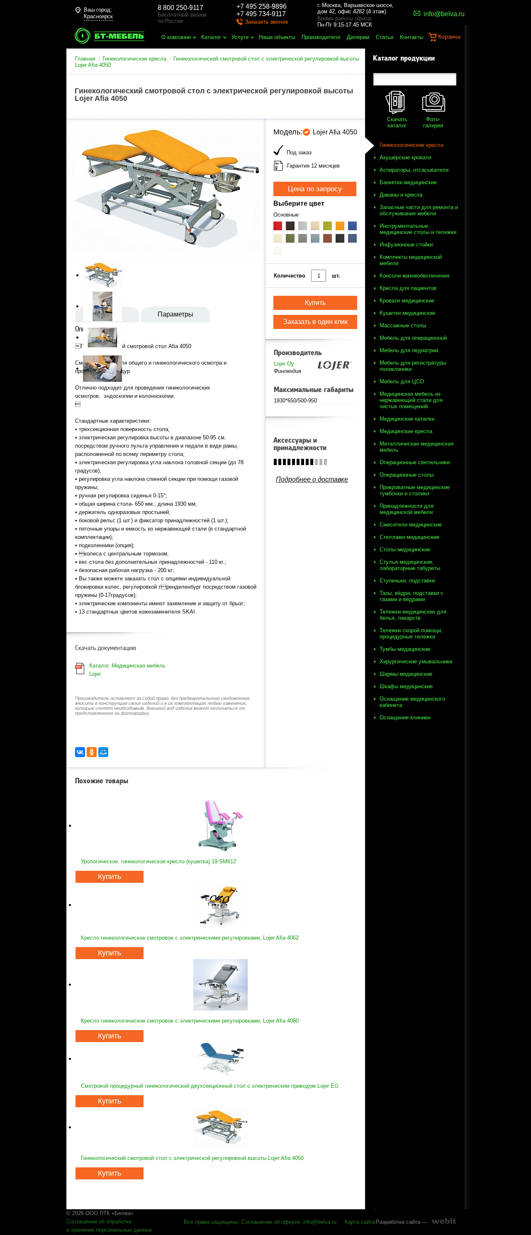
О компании (176, 37)
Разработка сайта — (401, 1222)
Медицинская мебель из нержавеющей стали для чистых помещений (411, 400)
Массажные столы (403, 325)
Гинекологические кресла (134, 59)
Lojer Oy (284, 364)
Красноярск (98, 16)
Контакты (411, 37)
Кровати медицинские (407, 300)
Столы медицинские (405, 549)
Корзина (449, 36)
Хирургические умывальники (416, 661)
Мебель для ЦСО (402, 381)
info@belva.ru (319, 1222)
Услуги (239, 37)
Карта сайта (360, 1222)
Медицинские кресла (406, 431)
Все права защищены (211, 1222)
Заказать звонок (266, 21)
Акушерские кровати (405, 157)
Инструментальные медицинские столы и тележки (418, 229)
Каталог (211, 37)
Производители (321, 37)
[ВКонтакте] (80, 752)
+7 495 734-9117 (261, 13)
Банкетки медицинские (408, 182)
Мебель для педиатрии (409, 350)
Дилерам (358, 37)
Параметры (175, 314)
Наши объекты (277, 37)
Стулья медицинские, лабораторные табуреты (410, 565)
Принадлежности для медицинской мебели (407, 509)
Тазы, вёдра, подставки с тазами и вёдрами (411, 596)
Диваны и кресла (401, 195)
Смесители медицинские (411, 524)
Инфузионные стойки (406, 244)
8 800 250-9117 (180, 7)
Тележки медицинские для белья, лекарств (413, 615)
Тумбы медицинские (405, 649)
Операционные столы (407, 475)
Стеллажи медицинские (409, 537)
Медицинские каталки (407, 419)
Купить (109, 876)
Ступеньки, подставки (407, 580)
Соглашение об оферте (270, 1222)
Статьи (384, 37)
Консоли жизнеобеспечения (414, 276)
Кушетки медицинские (407, 313)
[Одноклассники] (92, 752)
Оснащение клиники (405, 717)
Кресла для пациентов (408, 288)
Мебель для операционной (413, 338)
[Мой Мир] (103, 752)
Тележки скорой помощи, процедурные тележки (411, 633)
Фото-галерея (433, 122)
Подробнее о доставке (312, 479)
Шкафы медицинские (406, 686)
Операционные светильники (415, 462)
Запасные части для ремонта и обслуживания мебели (419, 210)
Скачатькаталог (397, 122)
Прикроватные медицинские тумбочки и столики (415, 490)
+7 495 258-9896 (261, 6)
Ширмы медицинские (406, 674)
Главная (85, 59)
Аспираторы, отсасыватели (414, 170)
